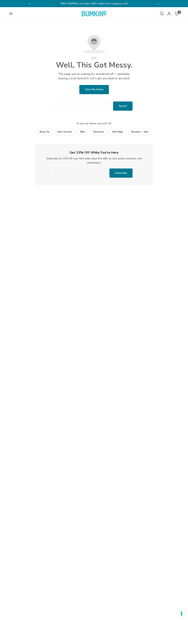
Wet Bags (117, 131)
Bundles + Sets (140, 131)
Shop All (44, 131)
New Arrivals (64, 131)
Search (123, 106)
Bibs (82, 131)
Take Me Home (94, 89)
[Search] (161, 13)
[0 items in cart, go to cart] (176, 13)
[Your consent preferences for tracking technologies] (181, 613)
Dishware (98, 131)
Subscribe (121, 173)
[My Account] (169, 13)
